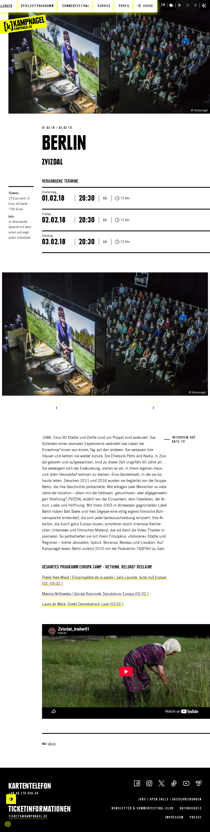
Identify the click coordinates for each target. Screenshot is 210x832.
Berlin (52, 744)
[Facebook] (137, 783)
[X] (162, 783)
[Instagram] (149, 783)
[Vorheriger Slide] (56, 408)
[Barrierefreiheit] (171, 5)
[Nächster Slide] (153, 408)
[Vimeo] (198, 783)
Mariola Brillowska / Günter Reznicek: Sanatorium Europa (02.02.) (95, 594)
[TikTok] (174, 783)
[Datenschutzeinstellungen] (8, 824)
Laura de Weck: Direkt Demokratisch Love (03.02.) (82, 604)
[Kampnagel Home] (23, 17)
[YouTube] (186, 783)
